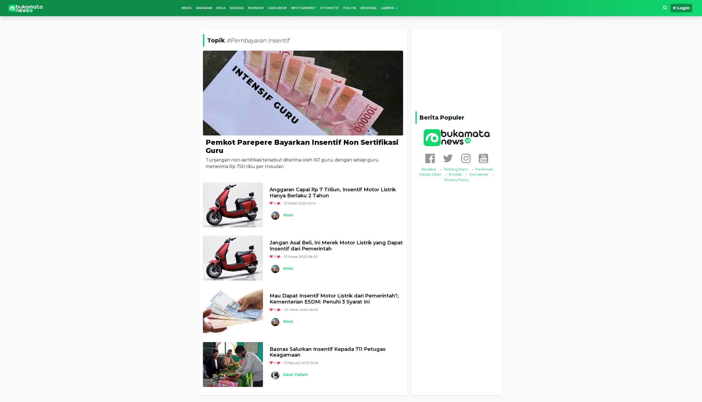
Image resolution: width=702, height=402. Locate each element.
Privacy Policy (457, 180)
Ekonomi (256, 8)
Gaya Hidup (277, 8)
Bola (221, 8)
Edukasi (237, 8)
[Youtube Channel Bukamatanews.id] (483, 158)
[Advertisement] (457, 70)
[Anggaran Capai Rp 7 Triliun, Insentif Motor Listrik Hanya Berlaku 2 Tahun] (233, 205)
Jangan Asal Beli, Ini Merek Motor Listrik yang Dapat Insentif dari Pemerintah (336, 246)
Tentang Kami (455, 169)
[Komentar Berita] (279, 203)
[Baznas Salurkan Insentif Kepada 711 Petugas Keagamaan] (233, 364)
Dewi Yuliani (295, 374)
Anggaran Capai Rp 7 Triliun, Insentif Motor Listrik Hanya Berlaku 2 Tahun (333, 193)
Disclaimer (478, 174)
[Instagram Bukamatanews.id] (465, 158)
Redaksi (428, 169)
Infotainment (303, 8)
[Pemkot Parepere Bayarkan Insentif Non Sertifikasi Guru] (303, 92)
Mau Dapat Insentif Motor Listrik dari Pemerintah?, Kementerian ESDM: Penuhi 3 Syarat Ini (334, 299)
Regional (369, 8)
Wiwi (288, 215)
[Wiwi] (275, 216)
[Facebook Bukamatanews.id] (430, 158)
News (187, 8)
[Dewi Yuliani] (275, 375)
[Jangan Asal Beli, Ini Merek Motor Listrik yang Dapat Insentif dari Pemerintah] (233, 258)
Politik (349, 8)
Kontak (455, 174)
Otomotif (329, 8)
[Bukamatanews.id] (26, 8)
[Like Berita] (272, 203)
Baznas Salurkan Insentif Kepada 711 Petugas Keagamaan (328, 352)
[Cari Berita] (665, 7)
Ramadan (204, 8)
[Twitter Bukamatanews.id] (448, 158)
